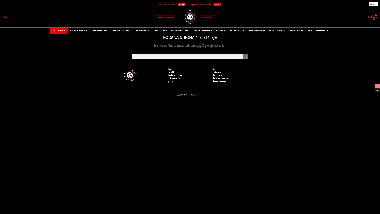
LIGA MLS (220, 30)
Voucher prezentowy (175, 75)
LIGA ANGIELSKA (99, 30)
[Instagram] (172, 82)
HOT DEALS (59, 30)
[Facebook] (168, 82)
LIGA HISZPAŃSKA (121, 30)
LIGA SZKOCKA (296, 30)
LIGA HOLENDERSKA (202, 30)
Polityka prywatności (220, 78)
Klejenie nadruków (174, 78)
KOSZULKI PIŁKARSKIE (165, 17)
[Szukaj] (5, 17)
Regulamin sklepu (219, 81)
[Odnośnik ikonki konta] (368, 17)
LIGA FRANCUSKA (179, 30)
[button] (181, 4)
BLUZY (204, 17)
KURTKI (213, 17)
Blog (214, 69)
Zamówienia (217, 75)
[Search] (245, 56)
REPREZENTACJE (257, 30)
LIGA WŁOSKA (160, 30)
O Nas (170, 69)
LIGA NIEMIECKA (141, 30)
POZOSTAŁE (322, 30)
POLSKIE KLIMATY (78, 30)
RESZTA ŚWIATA (277, 30)
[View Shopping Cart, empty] (374, 17)
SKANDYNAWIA (237, 30)
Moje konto (217, 72)
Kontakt (217, 4)
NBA (310, 30)
